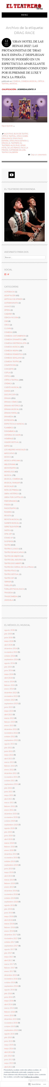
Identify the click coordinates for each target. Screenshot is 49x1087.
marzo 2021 (9, 802)
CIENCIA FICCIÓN (11, 317)
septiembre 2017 (11, 946)
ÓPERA (7, 310)
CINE (6, 321)
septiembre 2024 (11, 659)
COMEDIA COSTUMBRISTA (15, 336)
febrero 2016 (9, 1012)
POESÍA (7, 505)
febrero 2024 (9, 685)
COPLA (7, 372)
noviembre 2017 (11, 938)
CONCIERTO (9, 369)
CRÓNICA (8, 383)
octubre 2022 (9, 736)
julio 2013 (8, 1056)
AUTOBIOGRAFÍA (11, 303)
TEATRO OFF (9, 578)
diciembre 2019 (10, 854)
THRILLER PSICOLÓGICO (14, 589)
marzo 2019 (9, 880)
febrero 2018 (9, 927)
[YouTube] (11, 175)
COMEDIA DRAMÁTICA (13, 339)
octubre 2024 (9, 656)
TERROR (7, 582)
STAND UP (8, 538)
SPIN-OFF (8, 534)
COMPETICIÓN (10, 365)
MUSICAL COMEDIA (12, 479)
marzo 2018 (9, 924)
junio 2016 (8, 997)
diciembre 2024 (10, 648)
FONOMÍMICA (9, 431)
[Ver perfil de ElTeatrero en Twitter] (8, 274)
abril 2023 (8, 714)
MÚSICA (7, 457)
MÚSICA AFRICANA (12, 460)
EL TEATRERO (14, 143)
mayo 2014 (8, 1048)
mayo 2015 (8, 1045)
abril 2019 (8, 876)
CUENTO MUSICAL (11, 387)
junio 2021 (8, 791)
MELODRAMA (9, 464)
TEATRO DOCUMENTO (13, 563)
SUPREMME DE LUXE (17, 150)
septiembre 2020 (11, 825)
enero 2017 (9, 971)
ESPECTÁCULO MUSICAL (14, 424)
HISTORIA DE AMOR (12, 435)
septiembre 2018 (11, 902)
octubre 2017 (9, 942)
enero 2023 (9, 725)
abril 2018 (8, 920)
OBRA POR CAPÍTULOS (13, 497)
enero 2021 (9, 810)
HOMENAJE (8, 439)
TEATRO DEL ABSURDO (13, 560)
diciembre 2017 (10, 935)
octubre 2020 (9, 821)
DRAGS (5, 143)
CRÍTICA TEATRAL (9, 136)
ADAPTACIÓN (10, 295)
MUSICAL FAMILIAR (12, 483)
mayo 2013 (8, 1063)
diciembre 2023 (10, 692)
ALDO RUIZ (8, 134)
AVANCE (7, 306)
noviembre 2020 (11, 817)
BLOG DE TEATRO (21, 134)
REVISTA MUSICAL (11, 519)
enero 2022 (9, 770)
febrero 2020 (9, 847)
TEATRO (7, 545)
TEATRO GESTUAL (11, 574)
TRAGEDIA (8, 593)
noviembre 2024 (11, 652)
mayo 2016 (8, 1001)
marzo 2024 (9, 682)
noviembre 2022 (11, 733)
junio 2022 (8, 751)
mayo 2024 (8, 674)
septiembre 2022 (11, 740)
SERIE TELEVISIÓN (11, 527)
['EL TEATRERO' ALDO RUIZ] (24, 11)
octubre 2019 (9, 861)
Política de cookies (31, 1077)
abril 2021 (8, 799)
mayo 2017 (8, 957)
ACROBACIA (9, 292)
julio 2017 (8, 953)
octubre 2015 (9, 1026)
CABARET (8, 314)
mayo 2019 (8, 872)
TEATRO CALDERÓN (10, 152)
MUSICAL (13, 83)
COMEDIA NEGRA (11, 350)
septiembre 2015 (11, 1030)
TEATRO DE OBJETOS (12, 556)
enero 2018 (9, 931)
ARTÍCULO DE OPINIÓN (13, 299)
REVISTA (7, 516)
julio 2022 (8, 748)
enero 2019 (9, 887)
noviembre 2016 (11, 979)
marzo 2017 (9, 964)
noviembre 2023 (11, 696)
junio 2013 (8, 1059)
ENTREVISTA (9, 420)
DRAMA (7, 398)
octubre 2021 (9, 781)
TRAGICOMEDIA (10, 596)
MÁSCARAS (9, 453)
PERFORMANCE (10, 501)
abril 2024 (8, 678)
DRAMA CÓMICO (11, 402)
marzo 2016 (9, 1008)
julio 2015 (8, 1037)
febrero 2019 (9, 883)
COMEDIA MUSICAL (29, 81)
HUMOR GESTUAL (11, 442)
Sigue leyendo (8, 126)
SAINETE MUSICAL (11, 523)
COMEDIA (16, 81)
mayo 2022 (8, 755)
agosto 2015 (9, 1034)
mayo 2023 (8, 711)
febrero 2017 (9, 968)
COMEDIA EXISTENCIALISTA (15, 343)
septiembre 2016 (11, 986)
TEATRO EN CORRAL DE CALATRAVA (19, 567)
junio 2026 (8, 637)
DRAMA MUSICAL (11, 409)
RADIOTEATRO (10, 508)
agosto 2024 (9, 663)
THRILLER (8, 585)
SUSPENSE (8, 541)
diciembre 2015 (10, 1019)
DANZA (7, 391)
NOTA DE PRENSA (11, 490)
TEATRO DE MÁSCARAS (14, 552)
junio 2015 (8, 1041)
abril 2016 (8, 1004)
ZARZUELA (8, 600)
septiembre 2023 (11, 703)
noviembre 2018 (11, 894)
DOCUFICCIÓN (10, 394)
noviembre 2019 (11, 858)
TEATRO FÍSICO (10, 571)
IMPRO (7, 446)
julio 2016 (8, 993)
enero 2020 (9, 850)
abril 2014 (8, 1052)
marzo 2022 (9, 762)
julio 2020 (8, 832)
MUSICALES (9, 486)
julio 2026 (8, 634)
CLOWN (7, 328)
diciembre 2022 (10, 729)
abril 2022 (8, 759)
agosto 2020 (9, 828)
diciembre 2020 (10, 814)
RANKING (8, 512)
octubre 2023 (9, 700)
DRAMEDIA (8, 417)
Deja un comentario (39, 155)
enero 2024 (9, 689)
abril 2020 (8, 839)
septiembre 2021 (11, 784)
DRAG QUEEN (22, 136)
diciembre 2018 (10, 891)
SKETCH (7, 530)
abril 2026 (8, 645)
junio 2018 (8, 913)
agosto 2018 (9, 905)
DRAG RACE (7, 138)
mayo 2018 (8, 916)
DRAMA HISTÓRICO (12, 406)
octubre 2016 (9, 982)
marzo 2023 (9, 718)
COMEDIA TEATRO (11, 361)
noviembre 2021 (11, 777)
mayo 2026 (8, 641)
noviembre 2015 (11, 1023)
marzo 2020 (9, 843)
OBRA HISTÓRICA (11, 494)
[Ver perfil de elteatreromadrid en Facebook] (5, 274)
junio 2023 (8, 707)
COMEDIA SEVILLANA (13, 358)
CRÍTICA (7, 376)
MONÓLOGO (9, 472)
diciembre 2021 (10, 773)
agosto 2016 (9, 990)
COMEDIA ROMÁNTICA (13, 354)
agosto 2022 (9, 744)
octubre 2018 (9, 898)
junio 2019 (8, 869)
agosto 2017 (9, 949)
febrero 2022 (9, 766)
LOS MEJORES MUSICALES (15, 450)
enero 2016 (9, 1015)
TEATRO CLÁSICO (11, 549)
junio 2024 (8, 670)
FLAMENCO (8, 428)
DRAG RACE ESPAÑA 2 (18, 141)
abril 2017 (8, 960)
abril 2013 (8, 1067)
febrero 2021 (9, 806)
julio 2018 (8, 909)
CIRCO (7, 325)
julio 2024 (8, 667)
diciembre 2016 (10, 975)
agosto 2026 (9, 630)
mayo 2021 (8, 795)
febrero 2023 (9, 722)
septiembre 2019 (11, 865)
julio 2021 (8, 788)
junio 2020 (8, 836)
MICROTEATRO (10, 468)
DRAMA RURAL (10, 413)
